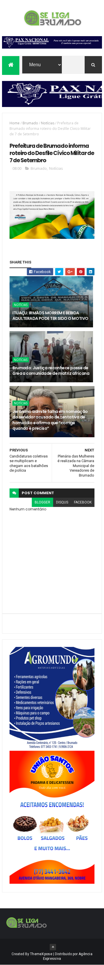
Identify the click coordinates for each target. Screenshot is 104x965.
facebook (83, 502)
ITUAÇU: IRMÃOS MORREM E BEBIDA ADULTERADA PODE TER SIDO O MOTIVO (50, 316)
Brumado (30, 123)
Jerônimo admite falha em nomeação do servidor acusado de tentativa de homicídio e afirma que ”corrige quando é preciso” (50, 420)
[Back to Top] (53, 947)
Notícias (47, 123)
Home (15, 123)
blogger (42, 502)
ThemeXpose (41, 954)
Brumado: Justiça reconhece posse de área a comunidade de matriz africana (50, 371)
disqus (62, 502)
